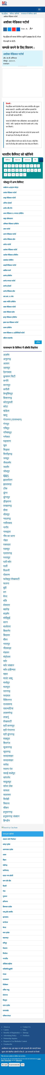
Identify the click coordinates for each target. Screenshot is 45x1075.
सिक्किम (5, 984)
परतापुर (6, 557)
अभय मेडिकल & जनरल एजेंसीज (13, 213)
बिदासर (6, 635)
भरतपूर (6, 643)
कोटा (5, 406)
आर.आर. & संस (8, 296)
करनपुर (6, 385)
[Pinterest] (14, 29)
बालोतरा (7, 626)
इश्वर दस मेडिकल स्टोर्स (10, 322)
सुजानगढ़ (7, 747)
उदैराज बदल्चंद (7, 338)
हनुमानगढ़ (7, 812)
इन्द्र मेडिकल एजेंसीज (10, 317)
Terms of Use (19, 1060)
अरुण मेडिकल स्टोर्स (9, 234)
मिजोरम (5, 953)
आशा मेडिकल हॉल (9, 312)
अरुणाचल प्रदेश (8, 849)
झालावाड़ (7, 484)
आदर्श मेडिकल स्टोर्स (9, 265)
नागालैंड (5, 958)
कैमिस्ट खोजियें (14, 14)
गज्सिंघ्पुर (7, 432)
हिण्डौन (6, 820)
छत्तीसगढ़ (6, 870)
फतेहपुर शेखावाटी (11, 579)
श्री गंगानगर (9, 730)
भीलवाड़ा (7, 648)
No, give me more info (14, 1064)
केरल (4, 927)
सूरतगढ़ (6, 751)
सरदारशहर (8, 755)
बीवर (5, 639)
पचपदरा (6, 544)
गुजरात (5, 896)
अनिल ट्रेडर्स (7, 203)
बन (4, 592)
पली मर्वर (7, 561)
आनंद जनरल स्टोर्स (9, 281)
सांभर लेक (8, 786)
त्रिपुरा (5, 1000)
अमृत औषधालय (8, 218)
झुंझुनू (6, 475)
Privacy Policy (7, 1060)
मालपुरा (6, 686)
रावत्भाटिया (8, 708)
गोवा (4, 891)
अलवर (6, 363)
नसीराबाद (7, 522)
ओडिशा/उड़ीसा (7, 964)
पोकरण (6, 574)
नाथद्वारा (7, 531)
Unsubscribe (7, 1044)
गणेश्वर (6, 436)
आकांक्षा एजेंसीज (8, 260)
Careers (6, 1030)
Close (22, 1064)
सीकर (6, 807)
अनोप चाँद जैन (7, 208)
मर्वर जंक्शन (8, 665)
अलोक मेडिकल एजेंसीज (10, 255)
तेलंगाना (5, 995)
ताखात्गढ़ (7, 505)
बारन (5, 622)
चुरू (5, 445)
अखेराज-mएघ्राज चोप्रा (10, 187)
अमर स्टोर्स (6, 229)
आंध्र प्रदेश (6, 844)
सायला (6, 790)
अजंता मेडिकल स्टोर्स (9, 192)
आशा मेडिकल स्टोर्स (9, 307)
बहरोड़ (6, 609)
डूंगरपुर (6, 497)
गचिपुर (6, 428)
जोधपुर (6, 471)
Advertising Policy (9, 1035)
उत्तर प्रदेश (6, 1005)
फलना (6, 583)
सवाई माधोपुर (9, 773)
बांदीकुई (6, 617)
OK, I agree (4, 1064)
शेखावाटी (7, 721)
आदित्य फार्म (7, 270)
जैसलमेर (7, 462)
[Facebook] (5, 29)
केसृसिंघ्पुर (8, 393)
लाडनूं (6, 717)
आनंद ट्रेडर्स (7, 286)
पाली (5, 566)
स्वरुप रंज (7, 768)
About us (6, 1027)
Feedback (26, 1035)
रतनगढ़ (6, 691)
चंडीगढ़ (5, 865)
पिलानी (6, 570)
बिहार (4, 860)
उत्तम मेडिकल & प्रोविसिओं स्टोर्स (13, 333)
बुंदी (4, 587)
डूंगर (5, 492)
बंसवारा (6, 605)
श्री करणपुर (8, 725)
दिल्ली (5, 886)
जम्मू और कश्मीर (8, 912)
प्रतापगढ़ (7, 553)
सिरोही (6, 799)
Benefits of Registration (11, 1033)
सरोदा (6, 764)
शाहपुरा (6, 738)
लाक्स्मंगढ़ (7, 712)
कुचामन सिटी (9, 376)
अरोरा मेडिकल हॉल (9, 239)
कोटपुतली (7, 402)
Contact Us (26, 1027)
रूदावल (6, 695)
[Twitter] (9, 29)
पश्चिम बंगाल (7, 1016)
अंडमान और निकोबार (9, 839)
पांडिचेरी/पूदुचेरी (7, 969)
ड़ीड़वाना (7, 501)
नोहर (5, 540)
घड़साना (7, 441)
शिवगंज (6, 742)
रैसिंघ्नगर (7, 699)
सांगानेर (6, 777)
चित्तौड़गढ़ (7, 454)
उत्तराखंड (6, 1010)
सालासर (7, 794)
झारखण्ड (5, 917)
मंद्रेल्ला (6, 656)
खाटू (5, 415)
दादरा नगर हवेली (8, 875)
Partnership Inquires (10, 1038)
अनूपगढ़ (7, 359)
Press (24, 1030)
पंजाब (4, 974)
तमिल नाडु (6, 990)
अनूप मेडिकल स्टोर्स (9, 198)
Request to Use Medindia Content (15, 1041)
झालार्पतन (7, 479)
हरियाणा (5, 901)
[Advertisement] (22, 82)
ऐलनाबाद (7, 372)
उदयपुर (6, 367)
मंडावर (6, 652)
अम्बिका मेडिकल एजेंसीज (11, 224)
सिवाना (6, 803)
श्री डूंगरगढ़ (8, 734)
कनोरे (5, 380)
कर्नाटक (5, 922)
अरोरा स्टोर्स (7, 244)
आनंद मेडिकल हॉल (9, 291)
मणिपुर (5, 943)
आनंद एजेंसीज (7, 275)
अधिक (38, 342)
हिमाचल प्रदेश (7, 907)
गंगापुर (6, 423)
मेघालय (5, 948)
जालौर (6, 466)
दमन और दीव (7, 881)
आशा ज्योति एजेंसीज (9, 302)
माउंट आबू (7, 678)
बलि (5, 600)
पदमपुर (6, 548)
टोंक (5, 488)
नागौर (5, 527)
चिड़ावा (6, 449)
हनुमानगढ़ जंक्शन (11, 816)
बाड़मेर (6, 613)
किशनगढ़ (7, 397)
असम (4, 855)
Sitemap (25, 1033)
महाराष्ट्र (5, 938)
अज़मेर (6, 354)
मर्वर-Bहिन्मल (9, 669)
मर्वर (5, 661)
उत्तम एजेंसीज (7, 327)
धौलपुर (6, 514)
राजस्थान (6, 979)
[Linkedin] (18, 29)
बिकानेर (6, 630)
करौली (6, 389)
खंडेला (6, 410)
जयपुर (6, 458)
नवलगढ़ (7, 518)
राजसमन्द (7, 704)
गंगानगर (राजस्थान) (12, 419)
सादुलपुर (7, 781)
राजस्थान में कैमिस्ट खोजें (28, 14)
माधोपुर (6, 682)
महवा (5, 673)
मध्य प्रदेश (6, 933)
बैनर (5, 596)
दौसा (5, 510)
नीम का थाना (9, 536)
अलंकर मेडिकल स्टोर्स (10, 250)
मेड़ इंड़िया (5, 14)
